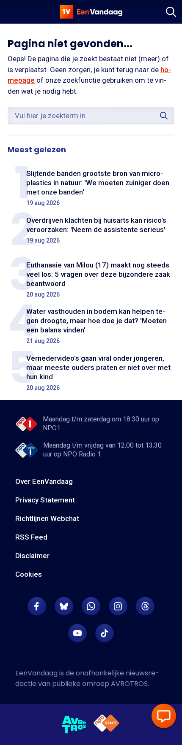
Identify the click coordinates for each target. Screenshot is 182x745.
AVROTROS (129, 683)
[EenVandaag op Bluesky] (64, 606)
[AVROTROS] (74, 725)
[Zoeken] (171, 12)
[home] (91, 12)
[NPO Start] (106, 724)
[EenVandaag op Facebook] (37, 606)
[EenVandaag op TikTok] (104, 633)
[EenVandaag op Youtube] (77, 633)
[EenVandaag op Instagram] (118, 606)
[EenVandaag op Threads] (145, 606)
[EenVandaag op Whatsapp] (91, 606)
